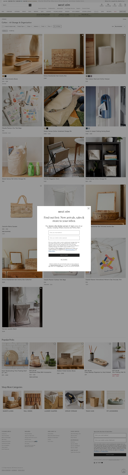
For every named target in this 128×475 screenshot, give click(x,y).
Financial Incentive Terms (56, 265)
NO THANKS (64, 259)
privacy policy (60, 266)
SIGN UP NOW (64, 255)
